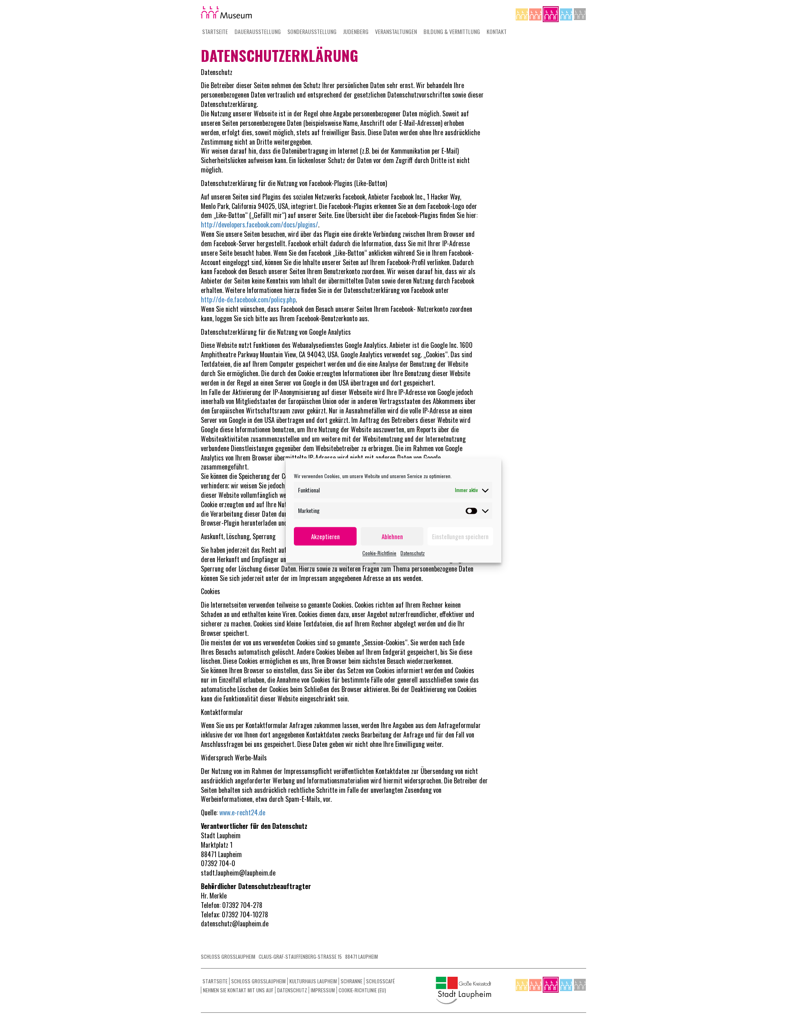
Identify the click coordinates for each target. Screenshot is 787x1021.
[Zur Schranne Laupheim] (566, 13)
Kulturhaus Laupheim (313, 981)
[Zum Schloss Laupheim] (522, 13)
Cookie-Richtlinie (379, 552)
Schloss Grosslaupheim (258, 981)
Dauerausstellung (257, 31)
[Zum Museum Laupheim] (551, 13)
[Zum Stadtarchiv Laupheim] (579, 13)
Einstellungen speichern (460, 536)
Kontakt (497, 31)
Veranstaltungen (396, 31)
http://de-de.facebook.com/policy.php (248, 299)
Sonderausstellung (312, 31)
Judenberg (355, 31)
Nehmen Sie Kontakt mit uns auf (238, 990)
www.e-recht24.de (241, 812)
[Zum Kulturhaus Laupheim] (536, 13)
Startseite (215, 31)
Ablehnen (392, 536)
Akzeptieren (325, 536)
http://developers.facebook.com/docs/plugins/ (259, 224)
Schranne (351, 981)
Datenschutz (412, 552)
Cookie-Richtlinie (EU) (362, 990)
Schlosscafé (380, 981)
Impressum (323, 990)
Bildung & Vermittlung (451, 31)
